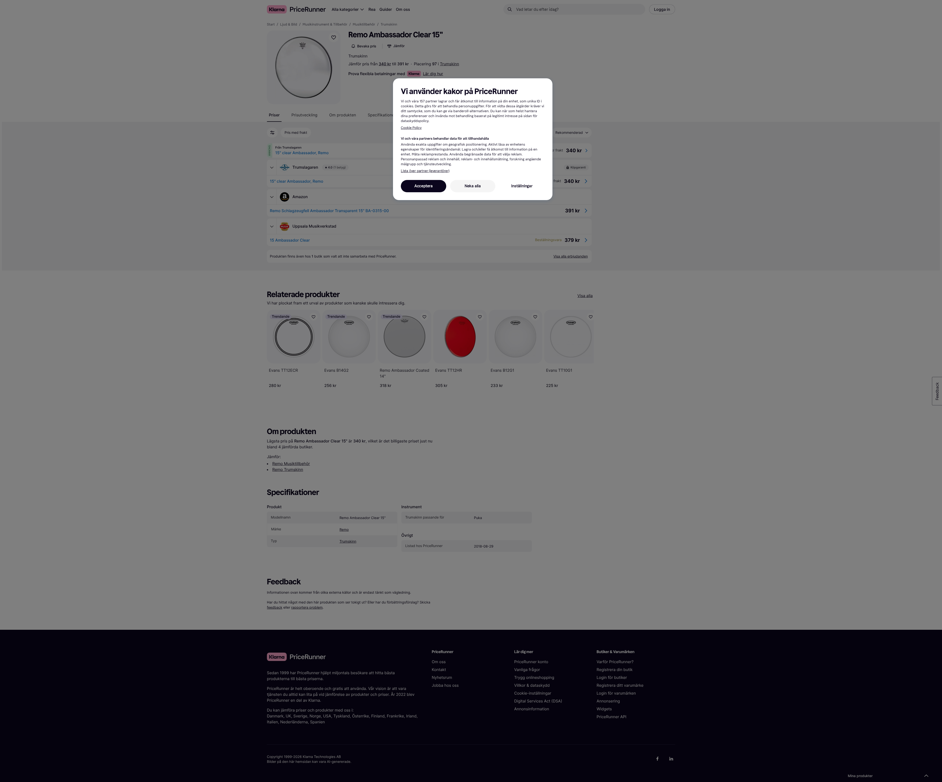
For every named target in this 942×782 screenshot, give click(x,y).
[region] (472, 139)
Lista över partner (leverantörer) (425, 171)
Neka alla (473, 186)
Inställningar (521, 186)
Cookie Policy (411, 128)
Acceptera (423, 186)
